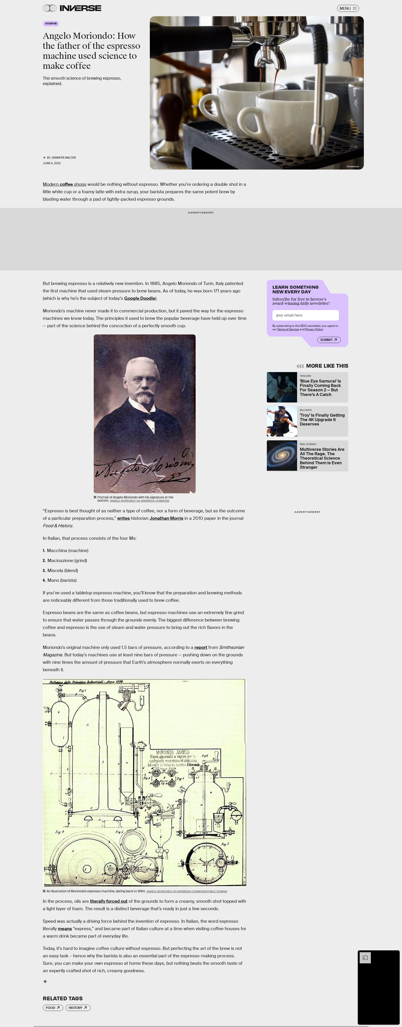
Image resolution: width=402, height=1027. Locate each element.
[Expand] (363, 954)
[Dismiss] (394, 954)
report (200, 647)
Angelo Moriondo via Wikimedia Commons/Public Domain (187, 891)
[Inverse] (80, 8)
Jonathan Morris (166, 518)
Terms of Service (288, 329)
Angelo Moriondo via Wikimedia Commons (139, 500)
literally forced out (108, 901)
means (65, 929)
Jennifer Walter (63, 158)
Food (50, 1008)
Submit (326, 340)
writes (123, 518)
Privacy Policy (314, 329)
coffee (66, 184)
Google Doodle (139, 298)
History (75, 1008)
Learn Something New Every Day (295, 289)
